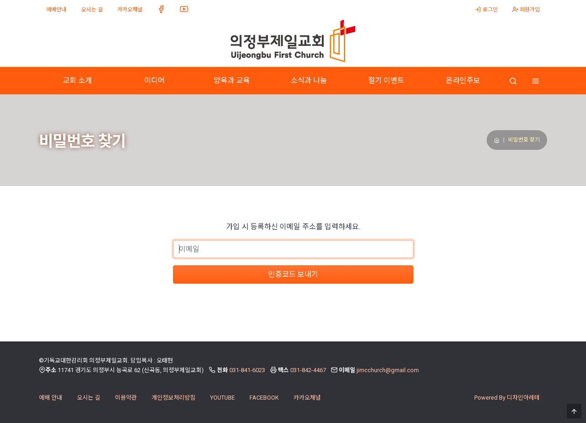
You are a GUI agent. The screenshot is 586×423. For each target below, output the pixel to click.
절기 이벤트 (386, 80)
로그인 (489, 9)
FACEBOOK (264, 397)
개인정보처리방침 (173, 397)
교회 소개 (77, 80)
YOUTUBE (222, 397)
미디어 (154, 80)
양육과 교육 (232, 80)
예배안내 (56, 9)
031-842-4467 (308, 370)
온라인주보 (463, 80)
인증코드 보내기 (293, 274)
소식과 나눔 (309, 80)
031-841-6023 (247, 370)
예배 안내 (50, 397)
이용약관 (126, 397)
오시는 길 (92, 9)
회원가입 (529, 9)
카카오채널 (129, 9)
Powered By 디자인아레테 (507, 397)
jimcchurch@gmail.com (388, 370)
